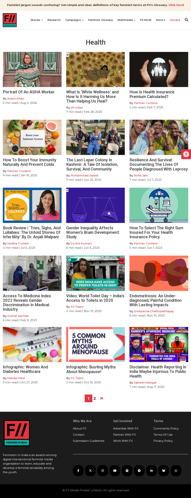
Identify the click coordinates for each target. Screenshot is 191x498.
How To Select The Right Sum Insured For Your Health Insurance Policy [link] (156, 232)
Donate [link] (175, 20)
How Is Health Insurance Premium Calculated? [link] (151, 94)
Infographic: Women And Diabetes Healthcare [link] (25, 369)
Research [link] (54, 20)
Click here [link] (175, 5)
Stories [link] (36, 20)
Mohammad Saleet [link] (84, 175)
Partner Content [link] (146, 103)
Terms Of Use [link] (163, 434)
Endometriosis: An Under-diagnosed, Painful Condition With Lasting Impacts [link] (155, 300)
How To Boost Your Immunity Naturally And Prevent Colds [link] (29, 162)
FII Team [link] (77, 306)
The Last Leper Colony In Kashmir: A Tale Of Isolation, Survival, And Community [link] (92, 164)
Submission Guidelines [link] (88, 441)
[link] (186, 154)
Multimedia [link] (126, 20)
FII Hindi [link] (145, 20)
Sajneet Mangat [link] (145, 382)
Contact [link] (78, 434)
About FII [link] (79, 428)
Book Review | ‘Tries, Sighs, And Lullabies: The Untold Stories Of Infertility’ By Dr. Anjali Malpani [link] (32, 232)
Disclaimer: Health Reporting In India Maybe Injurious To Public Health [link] (157, 371)
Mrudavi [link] (77, 107)
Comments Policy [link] (166, 428)
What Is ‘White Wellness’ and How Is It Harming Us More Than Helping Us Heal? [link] (92, 96)
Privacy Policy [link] (163, 441)
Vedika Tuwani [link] (18, 243)
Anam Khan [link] (15, 98)
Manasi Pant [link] (16, 378)
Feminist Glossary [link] (100, 20)
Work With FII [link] (123, 441)
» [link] (101, 397)
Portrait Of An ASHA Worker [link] (29, 92)
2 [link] (94, 398)
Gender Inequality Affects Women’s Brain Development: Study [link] (93, 232)
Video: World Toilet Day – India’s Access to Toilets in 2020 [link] (95, 298)
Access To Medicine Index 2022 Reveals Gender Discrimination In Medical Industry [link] (27, 303)
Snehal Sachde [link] (18, 316)
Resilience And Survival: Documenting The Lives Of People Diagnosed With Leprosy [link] (158, 164)
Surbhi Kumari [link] (81, 243)
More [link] (160, 20)
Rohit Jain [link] (141, 175)
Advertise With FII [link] (125, 428)
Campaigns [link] (73, 20)
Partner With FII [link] (124, 434)
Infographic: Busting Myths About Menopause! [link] (91, 369)
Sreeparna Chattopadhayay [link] (154, 311)
